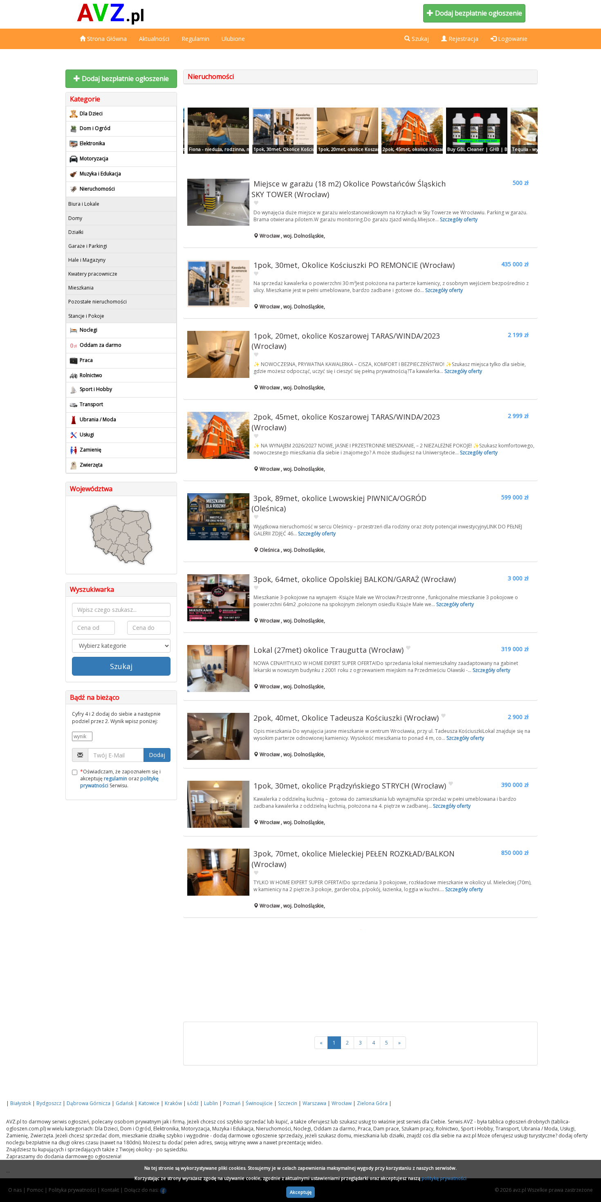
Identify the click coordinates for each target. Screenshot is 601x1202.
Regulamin (195, 39)
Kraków (173, 1103)
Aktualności (154, 39)
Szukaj (121, 666)
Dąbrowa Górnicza (88, 1103)
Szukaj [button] (419, 39)
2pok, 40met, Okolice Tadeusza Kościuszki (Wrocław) (346, 718)
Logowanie (511, 39)
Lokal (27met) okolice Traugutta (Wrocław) (328, 650)
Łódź (193, 1103)
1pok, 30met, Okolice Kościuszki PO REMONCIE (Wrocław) (354, 265)
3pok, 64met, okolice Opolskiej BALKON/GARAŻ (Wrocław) (354, 579)
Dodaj (157, 755)
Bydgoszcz (48, 1103)
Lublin (211, 1103)
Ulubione (233, 39)
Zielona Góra (372, 1103)
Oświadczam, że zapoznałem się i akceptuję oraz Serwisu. (120, 778)
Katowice (149, 1103)
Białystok (20, 1103)
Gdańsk (124, 1103)
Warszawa (314, 1103)
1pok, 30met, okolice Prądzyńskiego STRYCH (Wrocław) (349, 786)
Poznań (231, 1103)
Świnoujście (259, 1103)
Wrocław (342, 1103)
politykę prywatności (444, 1178)
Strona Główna (106, 39)
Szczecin (287, 1103)
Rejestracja (462, 39)
